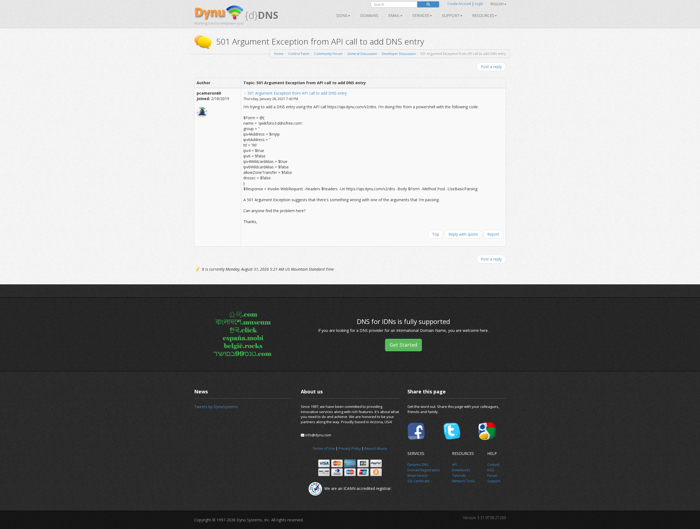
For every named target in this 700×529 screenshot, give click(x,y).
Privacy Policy (350, 448)
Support (451, 15)
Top (435, 234)
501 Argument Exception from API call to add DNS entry (297, 93)
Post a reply (491, 66)
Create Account (459, 3)
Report (493, 234)
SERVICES (420, 15)
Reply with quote (463, 234)
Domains (369, 15)
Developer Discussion (399, 53)
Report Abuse (375, 448)
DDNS (342, 15)
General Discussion (362, 53)
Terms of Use (324, 448)
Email (394, 15)
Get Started (403, 344)
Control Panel (298, 53)
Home (279, 53)
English (497, 4)
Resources (483, 15)
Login (479, 3)
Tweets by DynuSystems (216, 406)
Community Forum (328, 53)
